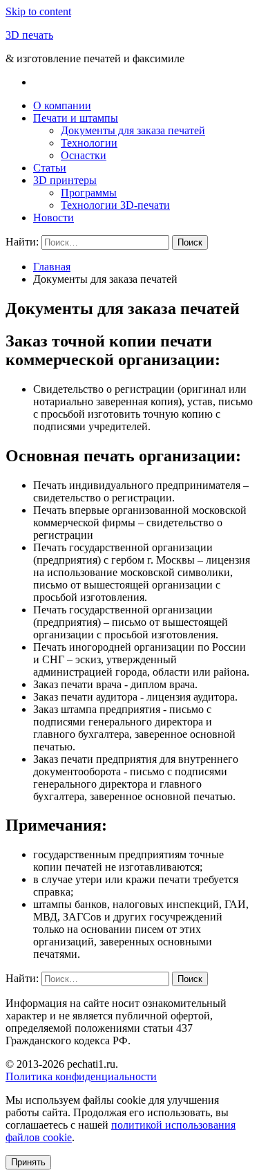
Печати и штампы (75, 118)
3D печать (29, 35)
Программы (89, 192)
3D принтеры (65, 180)
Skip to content (38, 11)
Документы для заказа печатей (133, 130)
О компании (62, 105)
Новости (53, 217)
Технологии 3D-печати (115, 205)
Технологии (89, 143)
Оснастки (83, 155)
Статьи (49, 168)
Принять (28, 1162)
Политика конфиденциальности (81, 1076)
